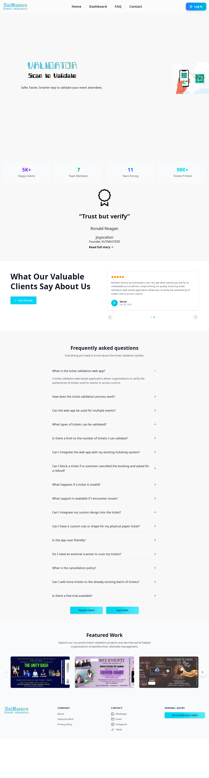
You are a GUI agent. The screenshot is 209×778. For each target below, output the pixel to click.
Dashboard (98, 6)
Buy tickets (122, 610)
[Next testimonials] (196, 317)
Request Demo (87, 610)
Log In (198, 6)
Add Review (25, 300)
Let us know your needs (185, 715)
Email (119, 719)
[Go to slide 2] (154, 317)
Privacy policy (64, 724)
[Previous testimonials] (110, 317)
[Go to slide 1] (151, 317)
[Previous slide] (6, 672)
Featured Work (65, 719)
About (60, 713)
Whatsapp (121, 713)
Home (76, 6)
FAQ (118, 6)
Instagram (121, 724)
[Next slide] (202, 672)
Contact (135, 6)
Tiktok (119, 729)
